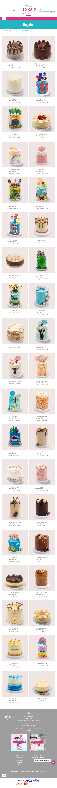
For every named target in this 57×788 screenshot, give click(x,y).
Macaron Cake (42, 311)
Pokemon (15, 205)
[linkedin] (14, 10)
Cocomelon (15, 557)
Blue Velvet (14, 699)
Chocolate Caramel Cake (42, 593)
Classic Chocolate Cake (42, 557)
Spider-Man (42, 99)
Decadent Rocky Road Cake (15, 522)
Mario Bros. (14, 311)
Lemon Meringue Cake (15, 346)
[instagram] (5, 10)
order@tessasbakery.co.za (28, 725)
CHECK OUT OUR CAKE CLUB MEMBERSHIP (28, 2)
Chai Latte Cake (15, 628)
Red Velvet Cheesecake (42, 134)
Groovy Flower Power (42, 381)
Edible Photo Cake (15, 487)
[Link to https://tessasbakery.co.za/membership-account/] (52, 12)
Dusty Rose (42, 487)
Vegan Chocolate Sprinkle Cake (42, 64)
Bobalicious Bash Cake (42, 663)
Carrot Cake (15, 663)
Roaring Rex (15, 134)
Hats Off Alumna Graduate (15, 381)
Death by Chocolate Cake (42, 522)
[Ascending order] (17, 30)
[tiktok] (11, 10)
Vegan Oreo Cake (15, 64)
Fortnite (15, 452)
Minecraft (42, 275)
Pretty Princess (42, 169)
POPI (33, 771)
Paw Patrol (15, 240)
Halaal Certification (40, 771)
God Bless (15, 416)
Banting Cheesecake (42, 699)
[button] (12, 65)
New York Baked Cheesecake (15, 275)
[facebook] (2, 10)
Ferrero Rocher (42, 452)
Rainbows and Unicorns (15, 169)
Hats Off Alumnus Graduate (42, 346)
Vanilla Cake (15, 99)
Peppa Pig (42, 205)
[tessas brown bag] (28, 6)
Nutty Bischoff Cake (42, 240)
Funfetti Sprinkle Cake (42, 416)
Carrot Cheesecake (42, 628)
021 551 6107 (28, 718)
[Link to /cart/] (54, 12)
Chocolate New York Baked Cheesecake (14, 593)
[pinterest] (8, 10)
